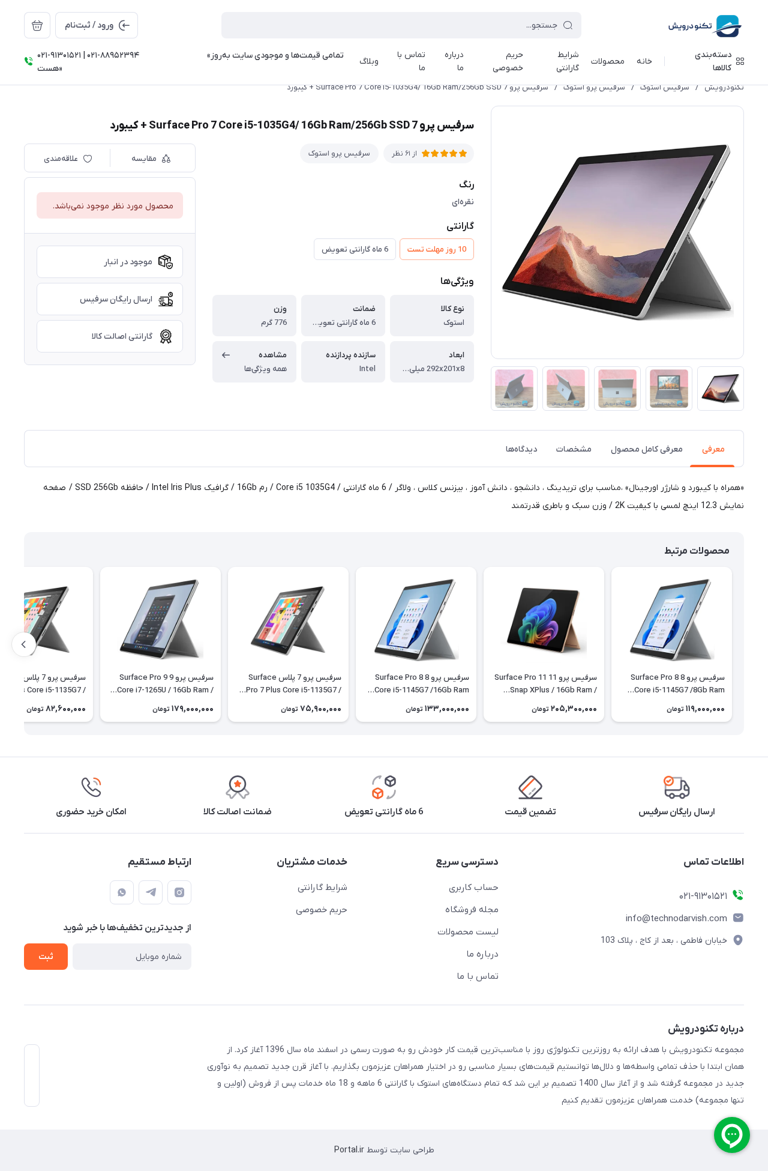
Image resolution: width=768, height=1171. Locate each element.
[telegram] (151, 892)
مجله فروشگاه (472, 910)
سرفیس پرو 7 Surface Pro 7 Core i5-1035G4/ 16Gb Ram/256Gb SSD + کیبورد (417, 87)
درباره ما (482, 954)
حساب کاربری (474, 888)
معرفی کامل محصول (647, 449)
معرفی (713, 449)
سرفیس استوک (664, 87)
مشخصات (574, 449)
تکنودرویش (724, 87)
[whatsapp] (122, 892)
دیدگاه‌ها (521, 449)
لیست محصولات (468, 932)
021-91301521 (703, 897)
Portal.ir (349, 1150)
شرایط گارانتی (322, 888)
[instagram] (179, 892)
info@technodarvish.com (676, 919)
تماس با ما (478, 976)
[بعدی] (24, 644)
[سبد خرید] (37, 25)
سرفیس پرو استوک (594, 87)
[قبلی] (744, 644)
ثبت (45, 957)
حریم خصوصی (321, 910)
